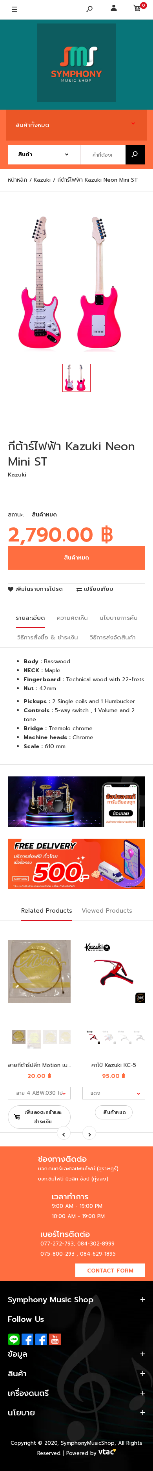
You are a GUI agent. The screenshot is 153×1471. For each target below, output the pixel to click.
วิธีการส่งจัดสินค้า (113, 637)
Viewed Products (107, 910)
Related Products (46, 910)
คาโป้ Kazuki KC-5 (113, 1065)
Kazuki (17, 475)
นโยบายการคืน (119, 618)
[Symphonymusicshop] (76, 64)
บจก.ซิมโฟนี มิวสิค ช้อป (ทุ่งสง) (73, 1178)
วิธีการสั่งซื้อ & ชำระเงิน (47, 637)
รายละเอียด (30, 618)
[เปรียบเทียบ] (60, 951)
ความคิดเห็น (72, 618)
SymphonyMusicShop (88, 1443)
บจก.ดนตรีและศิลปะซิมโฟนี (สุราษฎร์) (78, 1168)
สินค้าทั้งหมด (32, 125)
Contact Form (110, 1271)
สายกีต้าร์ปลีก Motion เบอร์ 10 (45, 1065)
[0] (137, 10)
